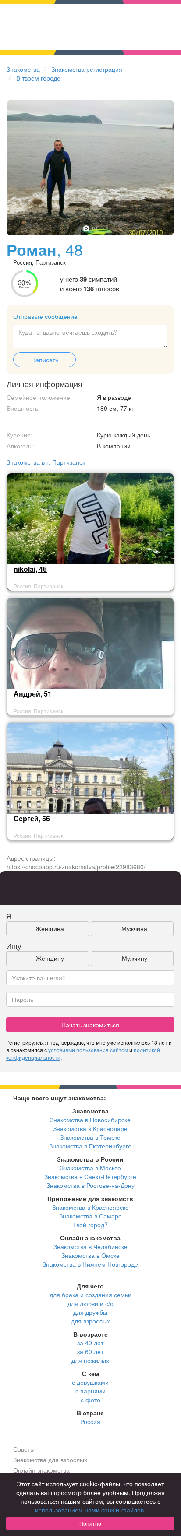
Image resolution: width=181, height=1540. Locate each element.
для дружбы (90, 1312)
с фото (90, 1399)
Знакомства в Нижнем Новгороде (90, 1264)
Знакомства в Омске (90, 1255)
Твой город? (90, 1224)
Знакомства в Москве (90, 1167)
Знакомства (23, 69)
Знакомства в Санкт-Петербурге (90, 1176)
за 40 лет (90, 1342)
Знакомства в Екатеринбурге (90, 1145)
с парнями (90, 1390)
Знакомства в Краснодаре (90, 1128)
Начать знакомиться (90, 1024)
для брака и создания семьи (90, 1294)
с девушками (90, 1382)
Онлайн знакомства (41, 1470)
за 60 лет (90, 1351)
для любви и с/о (90, 1303)
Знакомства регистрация (86, 69)
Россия (90, 1421)
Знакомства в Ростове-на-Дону (90, 1185)
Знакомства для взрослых (50, 1459)
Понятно (90, 1523)
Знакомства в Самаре (90, 1215)
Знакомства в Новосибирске (90, 1119)
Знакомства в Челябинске (90, 1246)
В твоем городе (38, 78)
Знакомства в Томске (90, 1137)
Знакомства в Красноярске (90, 1207)
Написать (44, 359)
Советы (24, 1449)
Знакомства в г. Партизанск (46, 462)
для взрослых (90, 1320)
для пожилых (90, 1360)
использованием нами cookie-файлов (89, 1509)
